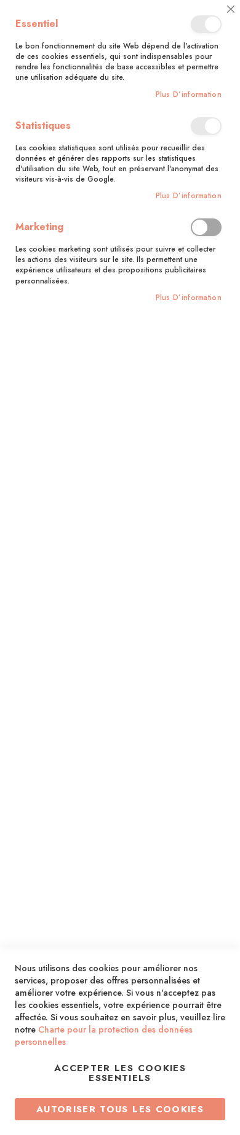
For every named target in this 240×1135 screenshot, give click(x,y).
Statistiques (206, 126)
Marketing (206, 227)
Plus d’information (189, 95)
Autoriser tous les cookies (120, 1109)
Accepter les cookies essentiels (120, 1073)
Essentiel (206, 24)
